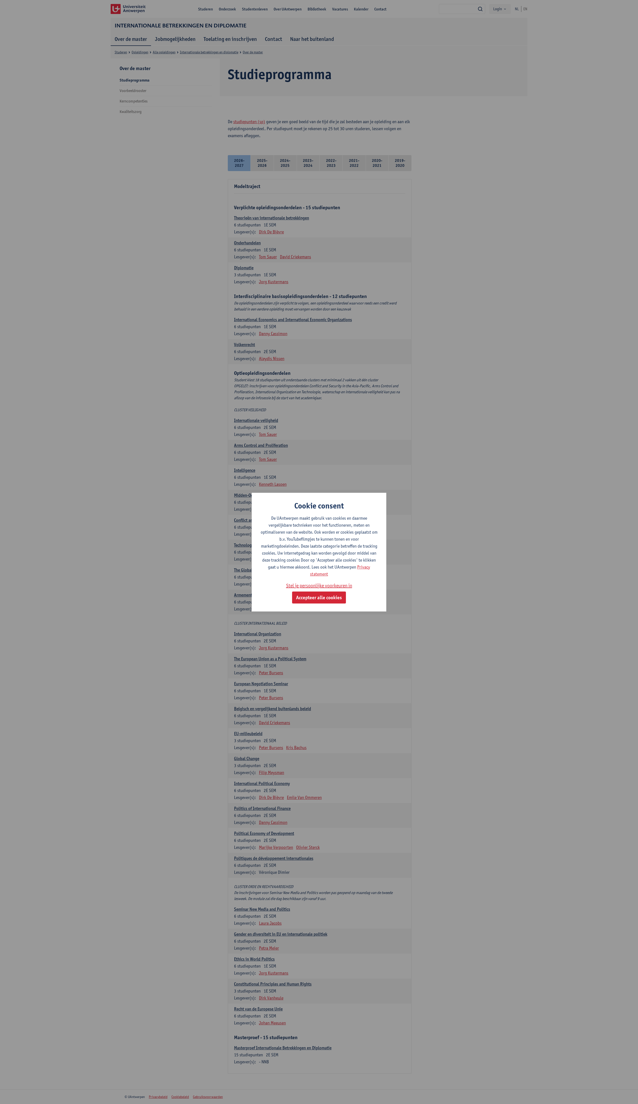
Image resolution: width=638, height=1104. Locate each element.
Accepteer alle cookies (319, 598)
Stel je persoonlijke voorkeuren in (319, 586)
